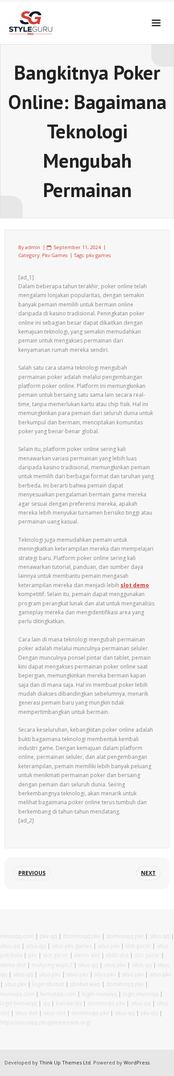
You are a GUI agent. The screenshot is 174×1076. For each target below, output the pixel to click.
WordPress (136, 1062)
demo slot (87, 955)
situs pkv (109, 946)
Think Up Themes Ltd (65, 1062)
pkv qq (48, 936)
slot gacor (138, 946)
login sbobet (48, 984)
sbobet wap (85, 984)
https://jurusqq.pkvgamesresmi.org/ (45, 1022)
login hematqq (18, 1003)
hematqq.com (58, 994)
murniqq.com (17, 994)
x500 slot (117, 955)
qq (46, 1003)
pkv (32, 955)
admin (32, 247)
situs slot (26, 1013)
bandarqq (69, 1003)
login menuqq (99, 994)
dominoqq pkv (81, 936)
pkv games (98, 255)
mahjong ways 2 (52, 965)
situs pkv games (72, 946)
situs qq (159, 936)
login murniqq (140, 994)
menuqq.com (17, 936)
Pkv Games (54, 255)
